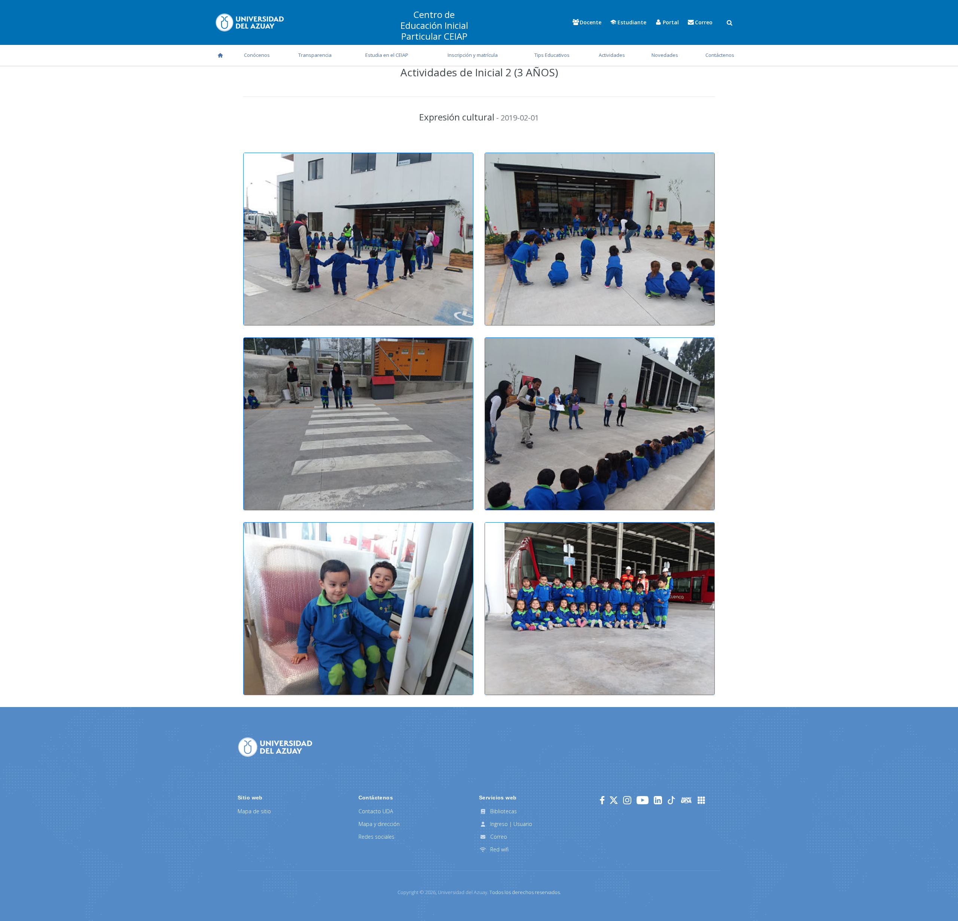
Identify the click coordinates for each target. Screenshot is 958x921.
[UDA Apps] (701, 800)
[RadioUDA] (686, 800)
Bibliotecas (503, 811)
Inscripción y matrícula (473, 55)
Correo (498, 836)
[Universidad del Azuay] (275, 746)
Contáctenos (719, 55)
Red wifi (499, 849)
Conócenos (257, 55)
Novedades (665, 55)
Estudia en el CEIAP (386, 55)
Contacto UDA (376, 811)
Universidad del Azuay (462, 892)
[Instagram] (627, 800)
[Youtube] (643, 800)
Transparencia (315, 55)
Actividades (612, 55)
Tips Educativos (552, 55)
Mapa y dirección (379, 823)
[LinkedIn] (658, 800)
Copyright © (416, 892)
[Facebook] (602, 800)
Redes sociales (376, 836)
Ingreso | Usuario (510, 823)
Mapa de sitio (254, 811)
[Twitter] (614, 800)
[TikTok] (671, 800)
